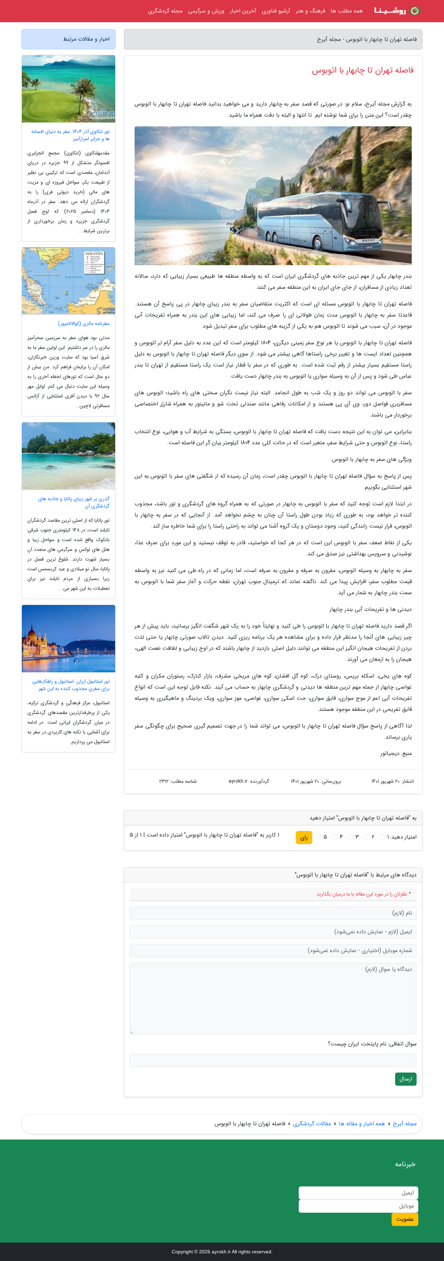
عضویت (405, 1219)
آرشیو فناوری (276, 11)
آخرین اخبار (243, 11)
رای (304, 837)
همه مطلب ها (347, 11)
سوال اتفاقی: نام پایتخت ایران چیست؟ (372, 1044)
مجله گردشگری (165, 11)
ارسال (406, 1079)
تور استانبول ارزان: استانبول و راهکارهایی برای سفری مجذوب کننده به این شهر (71, 685)
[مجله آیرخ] (396, 11)
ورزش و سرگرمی (206, 11)
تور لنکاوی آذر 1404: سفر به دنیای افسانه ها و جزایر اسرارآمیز (70, 135)
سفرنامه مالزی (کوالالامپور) (84, 323)
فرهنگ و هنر (310, 11)
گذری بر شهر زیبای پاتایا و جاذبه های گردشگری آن (74, 502)
